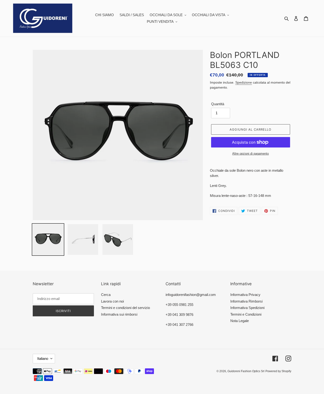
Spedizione (243, 82)
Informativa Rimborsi (246, 301)
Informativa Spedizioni (247, 308)
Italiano (42, 358)
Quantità (217, 104)
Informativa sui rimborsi (119, 314)
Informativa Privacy (245, 295)
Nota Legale (239, 321)
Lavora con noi (112, 301)
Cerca (106, 295)
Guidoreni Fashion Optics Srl (245, 371)
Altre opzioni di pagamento (250, 153)
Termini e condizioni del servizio (125, 308)
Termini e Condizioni (245, 314)
